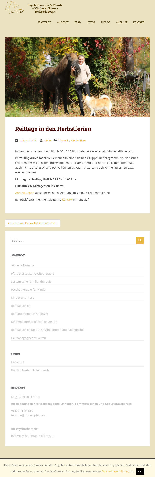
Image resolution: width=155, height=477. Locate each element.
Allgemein (63, 140)
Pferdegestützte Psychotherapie (32, 273)
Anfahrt (121, 22)
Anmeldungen (24, 193)
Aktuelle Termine (22, 265)
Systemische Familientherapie (31, 281)
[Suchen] (140, 240)
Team (78, 22)
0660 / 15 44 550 (22, 410)
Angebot (63, 22)
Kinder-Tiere (78, 140)
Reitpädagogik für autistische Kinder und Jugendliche (47, 330)
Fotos (91, 22)
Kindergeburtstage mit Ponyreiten (34, 322)
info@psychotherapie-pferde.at (32, 436)
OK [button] (140, 471)
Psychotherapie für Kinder (29, 289)
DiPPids (105, 22)
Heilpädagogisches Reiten (28, 338)
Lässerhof (17, 362)
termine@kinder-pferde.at (29, 415)
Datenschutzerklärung (115, 471)
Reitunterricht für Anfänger (29, 314)
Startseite (44, 22)
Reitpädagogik (20, 306)
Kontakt (138, 22)
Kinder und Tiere (22, 297)
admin (47, 140)
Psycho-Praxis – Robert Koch (30, 370)
